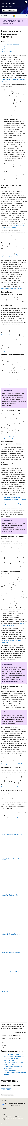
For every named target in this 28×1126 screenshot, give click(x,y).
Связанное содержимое (8, 51)
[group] (14, 918)
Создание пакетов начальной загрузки (12, 787)
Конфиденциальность (18, 1116)
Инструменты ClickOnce (8, 49)
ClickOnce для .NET (7, 532)
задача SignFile (5, 991)
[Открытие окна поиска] (22, 15)
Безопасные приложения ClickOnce (14, 1056)
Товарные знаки (19, 1122)
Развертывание (9, 27)
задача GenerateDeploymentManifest (11, 971)
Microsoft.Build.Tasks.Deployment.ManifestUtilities (14, 1012)
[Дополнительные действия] (25, 27)
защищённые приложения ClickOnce (11, 288)
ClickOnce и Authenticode (8, 335)
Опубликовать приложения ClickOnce (14, 1054)
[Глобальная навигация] (1, 15)
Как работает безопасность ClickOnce (11, 46)
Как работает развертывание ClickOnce (12, 48)
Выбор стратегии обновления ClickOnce (12, 764)
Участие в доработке (6, 1116)
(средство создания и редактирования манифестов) (11, 894)
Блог (14, 1114)
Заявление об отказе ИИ (7, 1112)
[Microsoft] (14, 16)
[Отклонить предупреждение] (26, 2)
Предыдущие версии (6, 1114)
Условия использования (7, 1122)
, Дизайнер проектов (19, 817)
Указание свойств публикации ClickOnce (12, 834)
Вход (26, 15)
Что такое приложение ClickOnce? (10, 44)
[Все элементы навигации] (2, 27)
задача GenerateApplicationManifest (11, 952)
